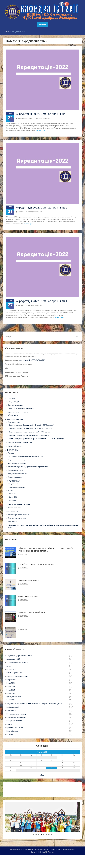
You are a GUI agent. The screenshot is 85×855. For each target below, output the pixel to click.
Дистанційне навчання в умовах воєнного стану (25, 456)
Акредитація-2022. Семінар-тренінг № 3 (41, 113)
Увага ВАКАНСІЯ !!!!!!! (28, 596)
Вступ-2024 (13, 500)
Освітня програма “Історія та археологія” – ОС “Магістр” (29, 435)
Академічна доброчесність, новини (19, 656)
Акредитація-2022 (43, 118)
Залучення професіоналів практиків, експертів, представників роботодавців (34, 704)
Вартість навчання (14, 508)
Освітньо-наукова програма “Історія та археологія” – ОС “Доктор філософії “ (37, 439)
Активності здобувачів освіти (17, 662)
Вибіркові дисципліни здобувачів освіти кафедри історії (28, 467)
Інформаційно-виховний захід (31, 612)
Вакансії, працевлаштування (18, 515)
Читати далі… (41, 130)
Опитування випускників (17, 518)
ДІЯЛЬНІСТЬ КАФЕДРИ (15, 419)
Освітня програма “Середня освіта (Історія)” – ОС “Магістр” (30, 428)
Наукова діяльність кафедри (17, 714)
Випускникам (11, 680)
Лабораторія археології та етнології (21, 408)
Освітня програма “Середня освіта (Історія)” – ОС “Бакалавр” (31, 425)
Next (77, 831)
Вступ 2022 (13, 493)
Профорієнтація (12, 731)
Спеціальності (13, 484)
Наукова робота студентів (16, 717)
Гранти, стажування (15, 477)
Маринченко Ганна (25, 118)
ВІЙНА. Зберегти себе (14, 673)
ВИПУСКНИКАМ (12, 512)
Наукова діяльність (15, 446)
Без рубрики (11, 669)
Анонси (9, 666)
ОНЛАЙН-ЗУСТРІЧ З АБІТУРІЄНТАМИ (36, 564)
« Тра (42, 775)
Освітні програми (14, 422)
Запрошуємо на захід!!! (28, 580)
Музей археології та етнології (18, 412)
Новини (9, 724)
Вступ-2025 (11, 693)
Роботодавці (12, 521)
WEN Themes (49, 852)
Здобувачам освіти (13, 707)
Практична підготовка (15, 728)
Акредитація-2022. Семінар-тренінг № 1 (41, 301)
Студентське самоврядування (19, 460)
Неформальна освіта (15, 470)
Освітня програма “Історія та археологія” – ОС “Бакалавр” (30, 432)
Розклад (11, 453)
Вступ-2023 (13, 497)
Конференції (11, 710)
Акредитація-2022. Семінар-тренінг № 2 (41, 207)
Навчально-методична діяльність (20, 443)
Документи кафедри (15, 405)
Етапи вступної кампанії (16, 487)
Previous (8, 831)
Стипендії (11, 700)
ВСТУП (10, 491)
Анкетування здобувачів (17, 463)
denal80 (21, 212)
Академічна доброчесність (18, 473)
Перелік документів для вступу (19, 504)
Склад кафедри (13, 402)
